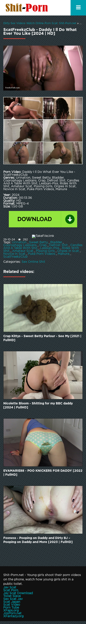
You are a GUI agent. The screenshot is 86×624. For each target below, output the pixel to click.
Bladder (56, 242)
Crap (43, 245)
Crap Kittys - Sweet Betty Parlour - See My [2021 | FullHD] (42, 338)
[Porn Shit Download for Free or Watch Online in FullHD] (27, 7)
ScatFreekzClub (15, 256)
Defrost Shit (58, 245)
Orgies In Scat (68, 251)
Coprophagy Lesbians (20, 245)
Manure (63, 254)
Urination (19, 242)
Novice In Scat (14, 254)
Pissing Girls (45, 251)
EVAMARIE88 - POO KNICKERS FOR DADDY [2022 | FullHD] (42, 472)
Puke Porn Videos (41, 254)
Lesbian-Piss (49, 248)
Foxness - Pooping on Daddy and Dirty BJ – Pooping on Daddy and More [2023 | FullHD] (38, 540)
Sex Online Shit (33, 262)
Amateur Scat (22, 251)
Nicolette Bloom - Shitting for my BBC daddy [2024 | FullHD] (38, 405)
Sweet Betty (38, 242)
